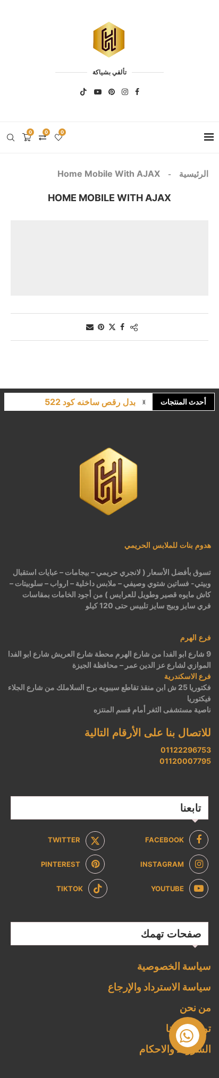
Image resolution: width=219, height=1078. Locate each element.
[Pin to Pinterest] (101, 326)
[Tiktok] (83, 92)
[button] (144, 401)
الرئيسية (193, 173)
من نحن (195, 1008)
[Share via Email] (90, 326)
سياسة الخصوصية (174, 966)
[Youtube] (98, 92)
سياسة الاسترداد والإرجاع (159, 987)
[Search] (10, 137)
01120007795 (185, 760)
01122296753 (186, 749)
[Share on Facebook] (122, 326)
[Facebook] (137, 92)
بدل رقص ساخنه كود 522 (90, 401)
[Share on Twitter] (112, 326)
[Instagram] (125, 92)
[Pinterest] (111, 92)
